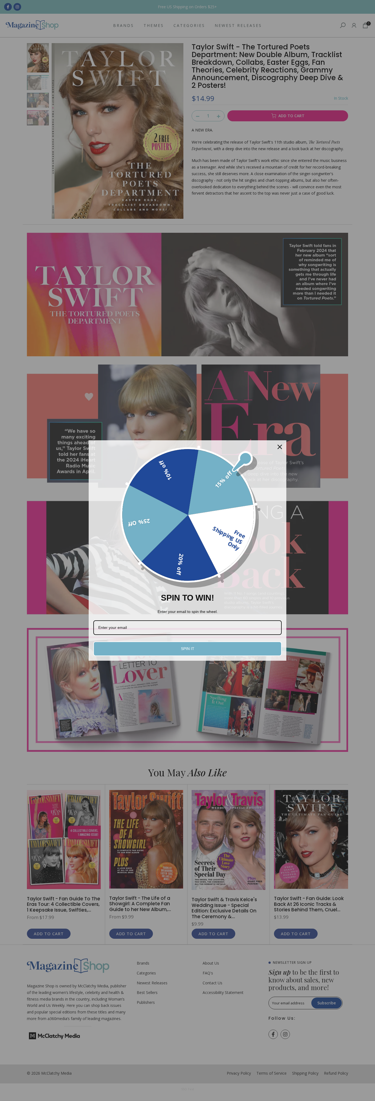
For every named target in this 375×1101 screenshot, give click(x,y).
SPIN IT (187, 648)
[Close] (279, 446)
